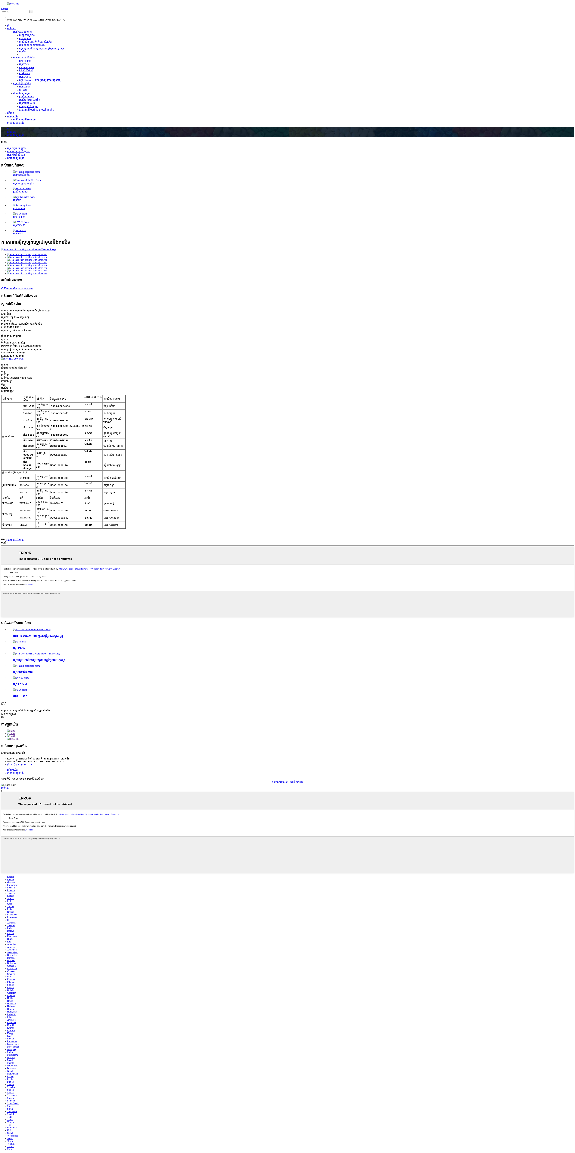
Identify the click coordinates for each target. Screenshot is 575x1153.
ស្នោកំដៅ (23, 51)
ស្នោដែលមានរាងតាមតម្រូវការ (32, 45)
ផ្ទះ (8, 25)
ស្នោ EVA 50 (25, 76)
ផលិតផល (11, 28)
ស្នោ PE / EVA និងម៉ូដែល (24, 57)
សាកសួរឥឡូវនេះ (8, 713)
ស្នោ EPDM (24, 86)
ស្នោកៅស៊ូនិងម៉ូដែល (22, 83)
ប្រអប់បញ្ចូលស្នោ (26, 96)
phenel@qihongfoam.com (19, 17)
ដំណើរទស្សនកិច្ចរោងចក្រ (24, 119)
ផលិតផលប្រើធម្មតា (21, 93)
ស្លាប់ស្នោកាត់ (25, 38)
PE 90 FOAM (26, 70)
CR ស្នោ (23, 90)
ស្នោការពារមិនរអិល (27, 103)
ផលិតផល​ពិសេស (280, 782)
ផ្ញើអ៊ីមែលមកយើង (9, 288)
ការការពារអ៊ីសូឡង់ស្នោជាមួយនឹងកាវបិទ (36, 109)
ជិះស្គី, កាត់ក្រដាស (27, 35)
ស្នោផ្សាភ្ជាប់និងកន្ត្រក (28, 106)
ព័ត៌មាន (10, 113)
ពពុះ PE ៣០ (25, 61)
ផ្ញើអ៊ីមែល (5, 788)
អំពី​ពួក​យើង (12, 116)
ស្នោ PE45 (24, 64)
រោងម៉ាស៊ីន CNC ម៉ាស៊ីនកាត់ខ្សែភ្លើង (35, 41)
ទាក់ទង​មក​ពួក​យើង (15, 123)
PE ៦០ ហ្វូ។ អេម (26, 67)
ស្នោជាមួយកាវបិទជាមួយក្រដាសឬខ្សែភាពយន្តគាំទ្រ (41, 48)
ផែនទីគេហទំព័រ (296, 782)
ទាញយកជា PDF (25, 288)
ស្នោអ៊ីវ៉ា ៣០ (24, 73)
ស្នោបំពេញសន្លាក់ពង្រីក (29, 100)
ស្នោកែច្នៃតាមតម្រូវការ (22, 32)
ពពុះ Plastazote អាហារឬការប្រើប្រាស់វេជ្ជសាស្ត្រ (40, 80)
